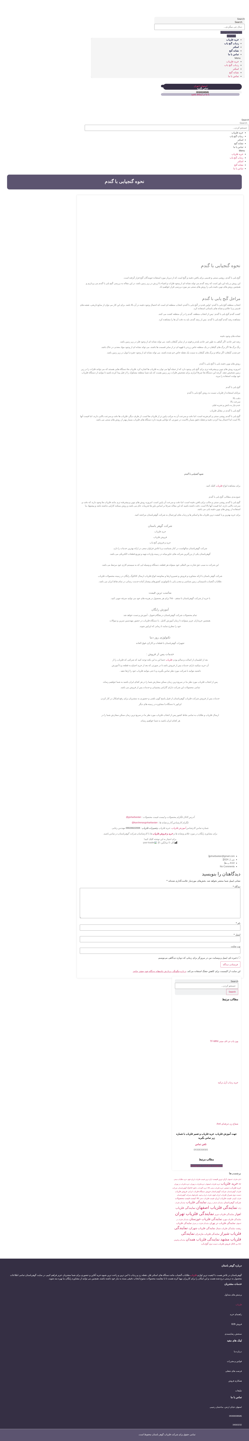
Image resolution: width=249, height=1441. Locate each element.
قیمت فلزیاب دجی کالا (205, 1198)
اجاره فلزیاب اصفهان (234, 1179)
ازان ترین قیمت (220, 1179)
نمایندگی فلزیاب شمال (225, 1228)
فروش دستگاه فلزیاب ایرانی (199, 1191)
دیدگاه (236, 886)
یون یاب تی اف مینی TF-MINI (224, 1041)
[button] (168, 58)
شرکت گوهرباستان (218, 1191)
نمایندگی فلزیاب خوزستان (205, 1219)
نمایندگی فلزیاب (196, 1202)
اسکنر (236, 47)
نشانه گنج (234, 50)
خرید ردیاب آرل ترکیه (228, 1082)
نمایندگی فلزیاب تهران (194, 1213)
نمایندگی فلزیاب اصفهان (216, 1207)
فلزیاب (219, 486)
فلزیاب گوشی (236, 1198)
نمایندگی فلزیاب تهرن (232, 1219)
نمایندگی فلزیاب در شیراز (200, 1223)
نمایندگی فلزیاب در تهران (222, 1223)
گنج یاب (205, 1243)
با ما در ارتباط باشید (200, 94)
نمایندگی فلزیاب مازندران (207, 1234)
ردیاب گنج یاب (231, 43)
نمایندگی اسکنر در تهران (215, 1203)
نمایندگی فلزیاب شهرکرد (201, 1228)
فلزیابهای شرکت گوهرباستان (187, 1195)
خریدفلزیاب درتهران (197, 1184)
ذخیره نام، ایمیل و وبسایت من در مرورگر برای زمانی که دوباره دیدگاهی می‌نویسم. (198, 958)
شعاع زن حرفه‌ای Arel (227, 1124)
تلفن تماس (200, 1144)
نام (238, 923)
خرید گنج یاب (202, 1188)
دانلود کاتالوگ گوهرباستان (187, 1188)
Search (241, 19)
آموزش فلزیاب (178, 828)
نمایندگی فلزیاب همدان (203, 1239)
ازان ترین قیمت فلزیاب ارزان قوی (199, 1179)
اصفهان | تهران (200, 86)
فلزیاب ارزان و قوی (205, 1195)
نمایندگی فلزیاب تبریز (224, 1214)
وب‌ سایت (235, 946)
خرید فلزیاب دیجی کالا (215, 1188)
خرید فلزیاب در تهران (181, 1184)
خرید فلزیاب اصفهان (212, 1184)
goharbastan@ (133, 817)
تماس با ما (233, 54)
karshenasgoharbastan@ (144, 822)
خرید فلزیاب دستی (232, 1188)
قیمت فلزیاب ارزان (223, 1198)
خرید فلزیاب (232, 39)
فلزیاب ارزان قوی (219, 1195)
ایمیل (237, 934)
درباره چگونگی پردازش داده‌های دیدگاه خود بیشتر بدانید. (159, 971)
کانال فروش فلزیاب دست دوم (222, 1244)
